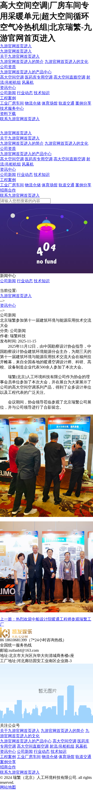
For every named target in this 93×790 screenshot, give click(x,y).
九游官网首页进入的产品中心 (26, 72)
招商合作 (8, 190)
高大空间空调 (12, 77)
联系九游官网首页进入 (20, 119)
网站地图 (8, 787)
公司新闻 (8, 93)
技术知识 (42, 93)
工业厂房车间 (12, 103)
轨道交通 (66, 103)
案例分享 (83, 103)
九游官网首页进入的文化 (66, 61)
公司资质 (8, 67)
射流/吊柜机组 (62, 746)
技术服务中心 (12, 108)
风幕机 (28, 82)
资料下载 (8, 114)
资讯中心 (8, 87)
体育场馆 (50, 103)
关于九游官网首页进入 (20, 56)
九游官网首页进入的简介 (22, 61)
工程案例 (8, 98)
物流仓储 (33, 103)
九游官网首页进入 (16, 46)
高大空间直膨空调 (69, 77)
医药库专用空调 (39, 77)
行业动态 (25, 93)
